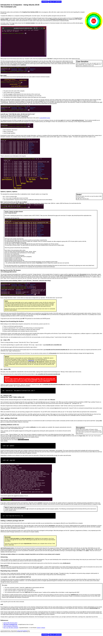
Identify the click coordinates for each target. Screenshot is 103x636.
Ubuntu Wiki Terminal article (10, 622)
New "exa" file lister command (10, 627)
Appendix (45, 1)
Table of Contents (55, 1)
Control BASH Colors (44, 117)
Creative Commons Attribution (22, 630)
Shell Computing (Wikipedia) (10, 626)
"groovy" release (41, 627)
